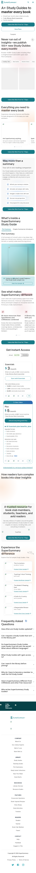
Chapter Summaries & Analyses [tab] (23, 229)
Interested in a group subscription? (18, 467)
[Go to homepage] (9, 2)
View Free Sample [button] (17, 283)
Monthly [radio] (25, 355)
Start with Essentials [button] (18, 378)
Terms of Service (24, 860)
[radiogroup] (18, 355)
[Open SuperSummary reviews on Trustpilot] (18, 34)
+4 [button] (29, 396)
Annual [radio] (14, 355)
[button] (28, 2)
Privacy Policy (11, 860)
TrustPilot (18, 532)
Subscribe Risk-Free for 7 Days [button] (18, 24)
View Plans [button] (18, 29)
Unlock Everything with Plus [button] (18, 421)
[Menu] (33, 2)
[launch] (13, 865)
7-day (12, 18)
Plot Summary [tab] (6, 229)
